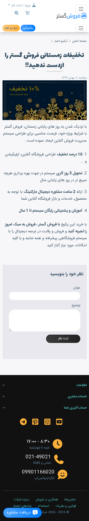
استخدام (43, 506)
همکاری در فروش (47, 499)
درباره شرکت (21, 499)
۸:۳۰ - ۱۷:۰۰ (38, 442)
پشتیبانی (28, 28)
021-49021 (38, 457)
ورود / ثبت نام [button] (21, 5)
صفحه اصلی (79, 41)
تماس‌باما (70, 499)
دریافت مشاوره (19, 512)
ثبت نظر (63, 338)
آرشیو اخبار (61, 41)
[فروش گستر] (71, 16)
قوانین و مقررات (65, 506)
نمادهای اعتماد (22, 506)
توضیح (76, 305)
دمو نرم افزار (11, 28)
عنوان (76, 288)
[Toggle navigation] (80, 9)
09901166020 (38, 472)
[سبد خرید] (28, 14)
